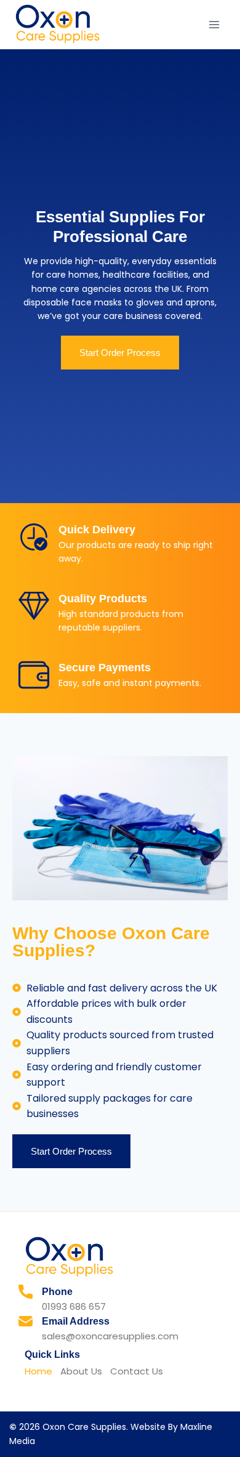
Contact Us (136, 1371)
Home (38, 1371)
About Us (81, 1371)
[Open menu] (213, 24)
